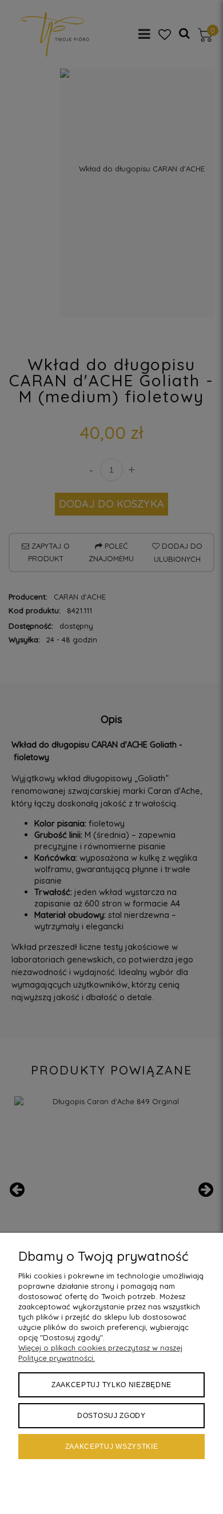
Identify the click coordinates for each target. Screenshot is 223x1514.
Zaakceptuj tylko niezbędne (111, 1385)
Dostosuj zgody (111, 1416)
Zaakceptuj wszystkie (111, 1447)
